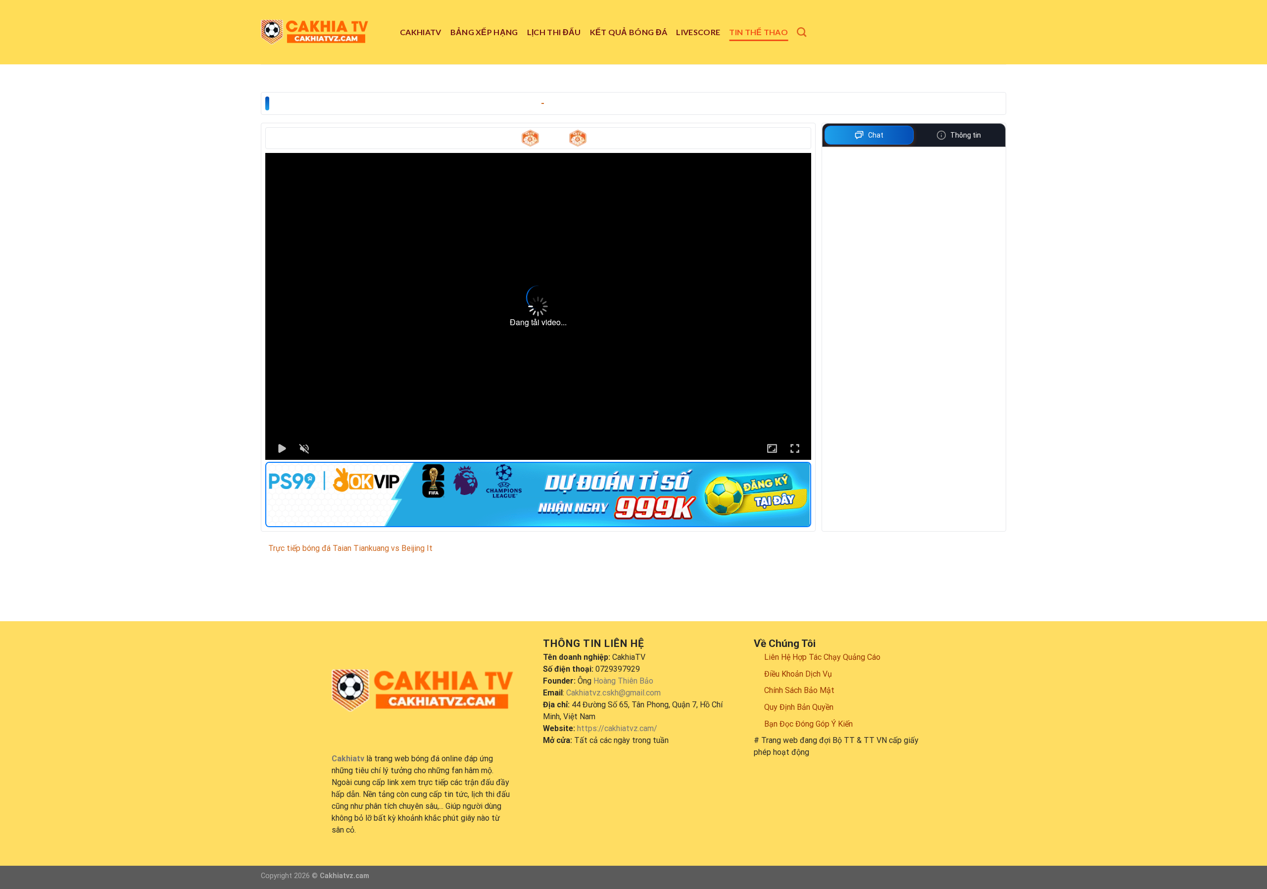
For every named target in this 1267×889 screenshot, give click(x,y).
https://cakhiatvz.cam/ (617, 728)
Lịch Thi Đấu (554, 32)
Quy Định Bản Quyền (798, 707)
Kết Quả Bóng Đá (629, 32)
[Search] (801, 32)
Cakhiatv (420, 32)
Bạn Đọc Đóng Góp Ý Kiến (808, 724)
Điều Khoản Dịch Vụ (798, 674)
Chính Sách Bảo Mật (799, 690)
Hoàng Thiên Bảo (623, 681)
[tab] (869, 135)
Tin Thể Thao (758, 32)
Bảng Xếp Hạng (484, 32)
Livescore (698, 32)
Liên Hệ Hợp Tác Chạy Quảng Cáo (822, 657)
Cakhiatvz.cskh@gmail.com (613, 692)
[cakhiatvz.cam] (323, 32)
